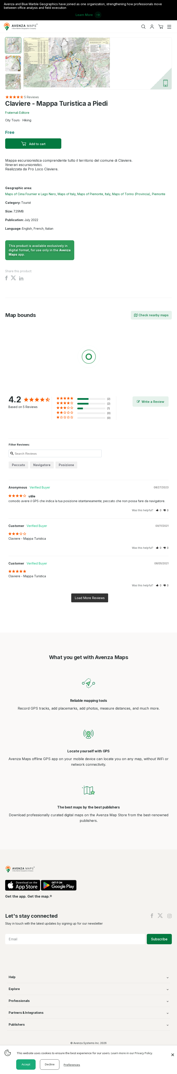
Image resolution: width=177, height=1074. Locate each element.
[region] (88, 357)
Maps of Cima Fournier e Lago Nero (30, 194)
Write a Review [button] (153, 401)
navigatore (42, 465)
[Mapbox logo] (15, 388)
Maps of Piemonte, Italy (93, 194)
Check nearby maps (154, 315)
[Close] (173, 1052)
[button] (158, 510)
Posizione (66, 465)
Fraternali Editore (17, 112)
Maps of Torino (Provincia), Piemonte (138, 194)
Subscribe (159, 939)
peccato (18, 465)
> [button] (89, 597)
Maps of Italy (67, 194)
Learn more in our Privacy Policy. (132, 1053)
